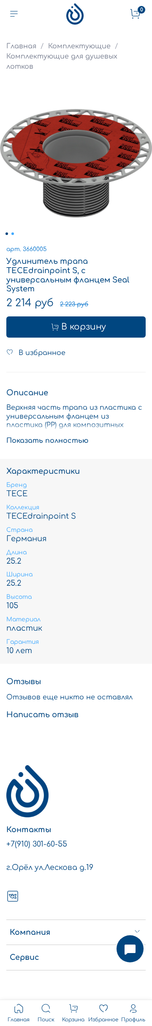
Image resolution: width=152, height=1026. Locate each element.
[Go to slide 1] (6, 233)
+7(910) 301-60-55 (36, 844)
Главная (21, 46)
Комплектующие (79, 46)
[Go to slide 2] (12, 233)
